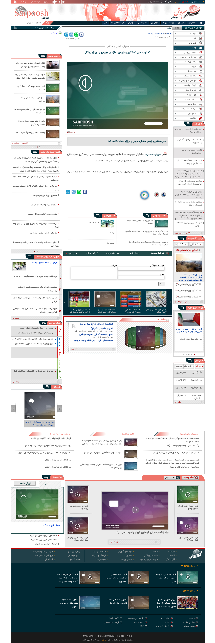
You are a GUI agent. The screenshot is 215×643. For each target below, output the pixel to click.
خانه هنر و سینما (99, 552)
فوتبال (129, 556)
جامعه (168, 33)
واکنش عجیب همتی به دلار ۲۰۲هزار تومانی (156, 310)
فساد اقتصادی (93, 222)
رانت (112, 232)
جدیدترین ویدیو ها (189, 566)
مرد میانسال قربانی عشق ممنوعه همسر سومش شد (29, 111)
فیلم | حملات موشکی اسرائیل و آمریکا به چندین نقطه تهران (116, 578)
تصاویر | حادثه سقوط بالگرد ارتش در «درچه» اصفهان (69, 603)
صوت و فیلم (189, 626)
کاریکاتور (56, 387)
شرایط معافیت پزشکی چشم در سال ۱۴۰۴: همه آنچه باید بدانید (36, 178)
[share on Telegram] (71, 35)
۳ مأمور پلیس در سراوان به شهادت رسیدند (139, 222)
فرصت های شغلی (111, 623)
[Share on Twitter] (66, 35)
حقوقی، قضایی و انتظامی (155, 33)
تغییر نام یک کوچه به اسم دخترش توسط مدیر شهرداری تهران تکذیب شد (101, 466)
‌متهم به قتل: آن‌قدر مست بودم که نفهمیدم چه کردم (31, 122)
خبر (198, 124)
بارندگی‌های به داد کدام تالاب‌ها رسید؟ (184, 467)
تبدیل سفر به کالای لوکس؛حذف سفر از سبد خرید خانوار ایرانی (35, 299)
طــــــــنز (50, 483)
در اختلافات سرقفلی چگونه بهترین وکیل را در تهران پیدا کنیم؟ (36, 225)
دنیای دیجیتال (74, 556)
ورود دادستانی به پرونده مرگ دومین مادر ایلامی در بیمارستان (48, 445)
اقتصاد (172, 556)
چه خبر (52, 323)
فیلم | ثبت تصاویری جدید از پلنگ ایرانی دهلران (78, 539)
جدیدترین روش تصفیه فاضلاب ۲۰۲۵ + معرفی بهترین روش (36, 187)
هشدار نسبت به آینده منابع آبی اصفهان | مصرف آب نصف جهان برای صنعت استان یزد (172, 440)
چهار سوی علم (74, 552)
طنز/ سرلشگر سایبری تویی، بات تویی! (44, 540)
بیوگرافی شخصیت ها (44, 556)
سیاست (171, 552)
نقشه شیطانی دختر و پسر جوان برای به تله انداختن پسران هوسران (30, 65)
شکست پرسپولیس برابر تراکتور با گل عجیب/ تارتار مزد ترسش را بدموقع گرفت (79, 310)
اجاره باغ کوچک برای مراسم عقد (45, 195)
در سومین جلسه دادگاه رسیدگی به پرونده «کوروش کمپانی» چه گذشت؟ (148, 243)
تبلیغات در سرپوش (136, 619)
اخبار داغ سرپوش (183, 233)
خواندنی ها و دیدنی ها (43, 552)
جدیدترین (72, 253)
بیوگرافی (131, 22)
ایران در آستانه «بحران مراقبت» (44, 262)
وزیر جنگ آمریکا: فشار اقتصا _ (159, 28)
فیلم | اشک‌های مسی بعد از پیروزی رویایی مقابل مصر (166, 578)
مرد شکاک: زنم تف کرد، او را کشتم (58, 460)
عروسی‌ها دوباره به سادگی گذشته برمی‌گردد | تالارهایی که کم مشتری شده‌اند (35, 310)
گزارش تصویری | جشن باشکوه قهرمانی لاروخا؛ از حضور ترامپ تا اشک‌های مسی (166, 603)
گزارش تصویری (162, 626)
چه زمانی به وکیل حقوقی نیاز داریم (43, 233)
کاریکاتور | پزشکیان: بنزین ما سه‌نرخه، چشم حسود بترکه (36, 423)
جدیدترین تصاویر (190, 590)
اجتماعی (39, 257)
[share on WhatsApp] (76, 35)
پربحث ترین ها (168, 22)
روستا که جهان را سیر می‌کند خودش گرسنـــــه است (35, 276)
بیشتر (17, 318)
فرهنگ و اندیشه (99, 556)
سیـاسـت (59, 331)
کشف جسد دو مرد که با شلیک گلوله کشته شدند (107, 310)
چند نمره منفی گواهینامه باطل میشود (42, 214)
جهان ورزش (126, 560)
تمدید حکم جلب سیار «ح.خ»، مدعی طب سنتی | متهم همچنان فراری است (146, 232)
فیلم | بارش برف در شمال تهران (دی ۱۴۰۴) (189, 539)
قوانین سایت (189, 623)
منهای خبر (155, 22)
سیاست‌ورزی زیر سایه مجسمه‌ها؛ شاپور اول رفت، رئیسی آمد (37, 288)
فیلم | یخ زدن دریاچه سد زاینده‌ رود (79, 507)
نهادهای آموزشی (124, 552)
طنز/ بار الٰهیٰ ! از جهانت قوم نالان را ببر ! (43, 536)
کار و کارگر (171, 560)
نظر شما (113, 265)
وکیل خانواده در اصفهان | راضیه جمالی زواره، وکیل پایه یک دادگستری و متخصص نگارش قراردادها (36, 159)
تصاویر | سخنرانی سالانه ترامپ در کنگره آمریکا (117, 601)
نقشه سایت (139, 623)
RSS (142, 626)
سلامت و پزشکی (151, 556)
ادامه (179, 402)
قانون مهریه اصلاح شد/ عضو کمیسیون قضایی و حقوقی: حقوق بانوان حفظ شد (30, 76)
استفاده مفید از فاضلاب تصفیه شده (43, 205)
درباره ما (191, 619)
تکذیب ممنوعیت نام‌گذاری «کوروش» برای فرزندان (102, 452)
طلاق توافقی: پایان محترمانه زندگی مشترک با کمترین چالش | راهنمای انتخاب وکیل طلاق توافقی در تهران (36, 169)
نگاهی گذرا (114, 619)
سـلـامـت (59, 364)
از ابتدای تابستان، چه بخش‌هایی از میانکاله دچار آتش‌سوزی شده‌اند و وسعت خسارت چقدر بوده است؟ (190, 278)
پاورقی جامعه (25, 483)
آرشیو (46, 2)
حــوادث (59, 352)
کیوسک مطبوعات (117, 22)
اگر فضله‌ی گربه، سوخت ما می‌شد (46, 544)
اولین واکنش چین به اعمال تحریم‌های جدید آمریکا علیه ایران (189, 330)
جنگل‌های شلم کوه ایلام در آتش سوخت (32, 99)
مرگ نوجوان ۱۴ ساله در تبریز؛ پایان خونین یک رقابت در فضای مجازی (44, 452)
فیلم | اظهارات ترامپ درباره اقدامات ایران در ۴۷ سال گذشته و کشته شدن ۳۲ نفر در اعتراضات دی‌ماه (67, 578)
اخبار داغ (191, 22)
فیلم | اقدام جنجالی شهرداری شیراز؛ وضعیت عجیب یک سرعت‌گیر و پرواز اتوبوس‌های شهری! (142, 532)
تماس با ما (165, 619)
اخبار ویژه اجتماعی (21, 143)
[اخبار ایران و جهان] (185, 20)
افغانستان (49, 560)
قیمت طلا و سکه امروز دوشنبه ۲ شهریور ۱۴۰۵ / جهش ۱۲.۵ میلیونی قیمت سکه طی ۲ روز (131, 310)
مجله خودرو (75, 560)
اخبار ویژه (181, 22)
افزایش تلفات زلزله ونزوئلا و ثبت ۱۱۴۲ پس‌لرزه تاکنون (51, 438)
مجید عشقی (109, 243)
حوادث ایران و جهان (149, 560)
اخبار (106, 22)
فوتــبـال (59, 374)
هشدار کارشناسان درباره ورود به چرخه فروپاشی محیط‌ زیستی (176, 452)
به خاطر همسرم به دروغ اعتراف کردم (30, 132)
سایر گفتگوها (183, 302)
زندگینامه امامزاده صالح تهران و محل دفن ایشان (96, 324)
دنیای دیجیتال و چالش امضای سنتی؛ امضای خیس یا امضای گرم (36, 244)
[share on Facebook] (81, 35)
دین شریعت (101, 560)
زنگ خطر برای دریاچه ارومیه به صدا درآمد (183, 445)
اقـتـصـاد (59, 342)
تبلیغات (23, 2)
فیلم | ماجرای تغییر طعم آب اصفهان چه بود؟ (188, 507)
